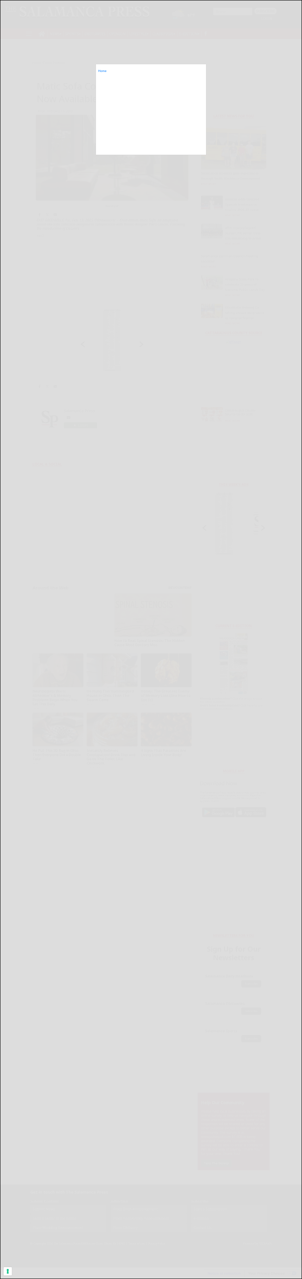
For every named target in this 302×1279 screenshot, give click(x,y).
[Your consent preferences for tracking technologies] (8, 1271)
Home (102, 70)
